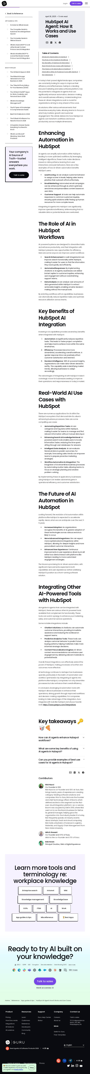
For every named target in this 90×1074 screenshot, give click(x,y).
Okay (32, 1068)
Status (40, 1020)
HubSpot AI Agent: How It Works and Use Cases (53, 1000)
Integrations (10, 1024)
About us (57, 1020)
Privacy (42, 1063)
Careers (57, 1017)
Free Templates (60, 1035)
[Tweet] (55, 42)
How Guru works (12, 1020)
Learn (24, 1017)
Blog (23, 1033)
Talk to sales (76, 3)
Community (26, 1030)
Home (7, 1000)
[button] (86, 3)
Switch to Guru (59, 1032)
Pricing (8, 1017)
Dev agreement (30, 1063)
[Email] (47, 42)
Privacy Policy (18, 1069)
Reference (15, 1000)
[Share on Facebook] (60, 42)
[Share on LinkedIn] (51, 42)
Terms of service (14, 1063)
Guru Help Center (44, 1017)
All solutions (10, 1030)
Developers (26, 1027)
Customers (26, 1020)
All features (10, 1027)
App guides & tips (27, 1000)
